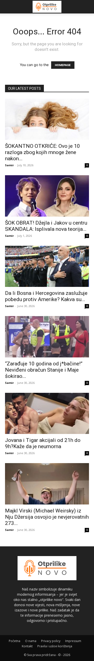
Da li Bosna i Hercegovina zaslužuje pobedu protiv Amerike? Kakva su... (46, 296)
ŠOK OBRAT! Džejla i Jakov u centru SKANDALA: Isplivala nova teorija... (46, 226)
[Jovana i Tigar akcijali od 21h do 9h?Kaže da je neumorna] (47, 413)
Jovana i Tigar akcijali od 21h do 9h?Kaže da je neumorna (42, 443)
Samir (9, 165)
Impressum (73, 641)
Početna (14, 641)
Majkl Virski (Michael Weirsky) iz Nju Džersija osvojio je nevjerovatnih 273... (47, 517)
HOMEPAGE (63, 65)
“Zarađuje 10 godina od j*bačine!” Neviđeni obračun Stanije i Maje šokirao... (43, 370)
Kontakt (27, 646)
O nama (30, 641)
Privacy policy (50, 641)
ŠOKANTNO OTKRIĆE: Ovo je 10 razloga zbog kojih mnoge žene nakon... (42, 152)
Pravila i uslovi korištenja (54, 646)
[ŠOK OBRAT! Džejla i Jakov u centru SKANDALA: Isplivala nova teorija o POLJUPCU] (47, 195)
